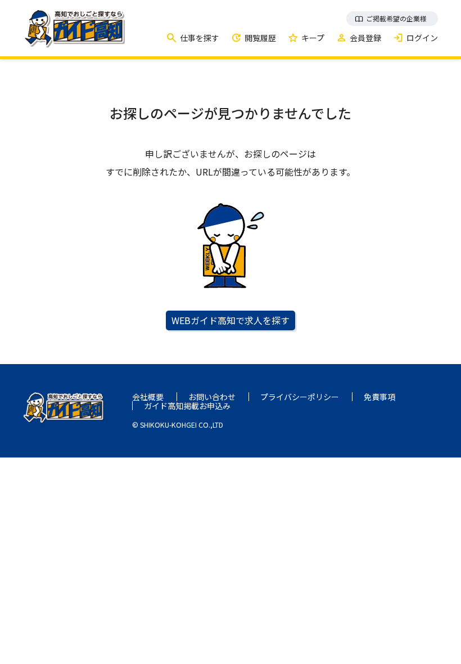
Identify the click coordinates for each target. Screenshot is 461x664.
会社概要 (148, 396)
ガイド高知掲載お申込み (187, 405)
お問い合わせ (212, 396)
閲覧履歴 (260, 37)
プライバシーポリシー (299, 396)
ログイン (422, 37)
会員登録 (365, 37)
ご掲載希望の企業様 (396, 18)
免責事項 (379, 396)
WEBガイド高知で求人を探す (230, 320)
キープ (312, 37)
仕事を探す (199, 37)
